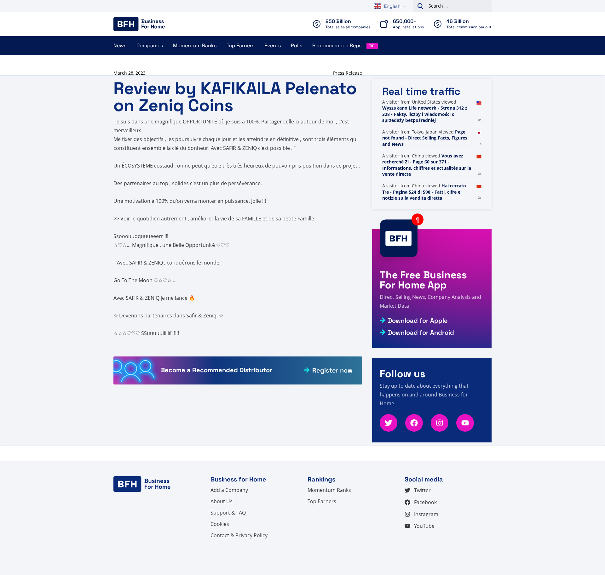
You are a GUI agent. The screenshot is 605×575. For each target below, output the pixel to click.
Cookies (219, 524)
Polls (296, 45)
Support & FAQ (228, 512)
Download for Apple (418, 320)
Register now (332, 370)
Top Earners (240, 45)
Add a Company (229, 490)
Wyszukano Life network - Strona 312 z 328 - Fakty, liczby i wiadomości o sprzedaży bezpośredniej (424, 114)
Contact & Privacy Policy (239, 535)
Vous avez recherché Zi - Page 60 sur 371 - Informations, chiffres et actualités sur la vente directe (426, 165)
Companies (149, 45)
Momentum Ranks (194, 45)
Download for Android (421, 332)
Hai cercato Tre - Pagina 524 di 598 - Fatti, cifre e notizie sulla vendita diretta (424, 192)
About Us (221, 501)
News (119, 45)
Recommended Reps (336, 45)
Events (272, 45)
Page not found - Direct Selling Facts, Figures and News (424, 138)
